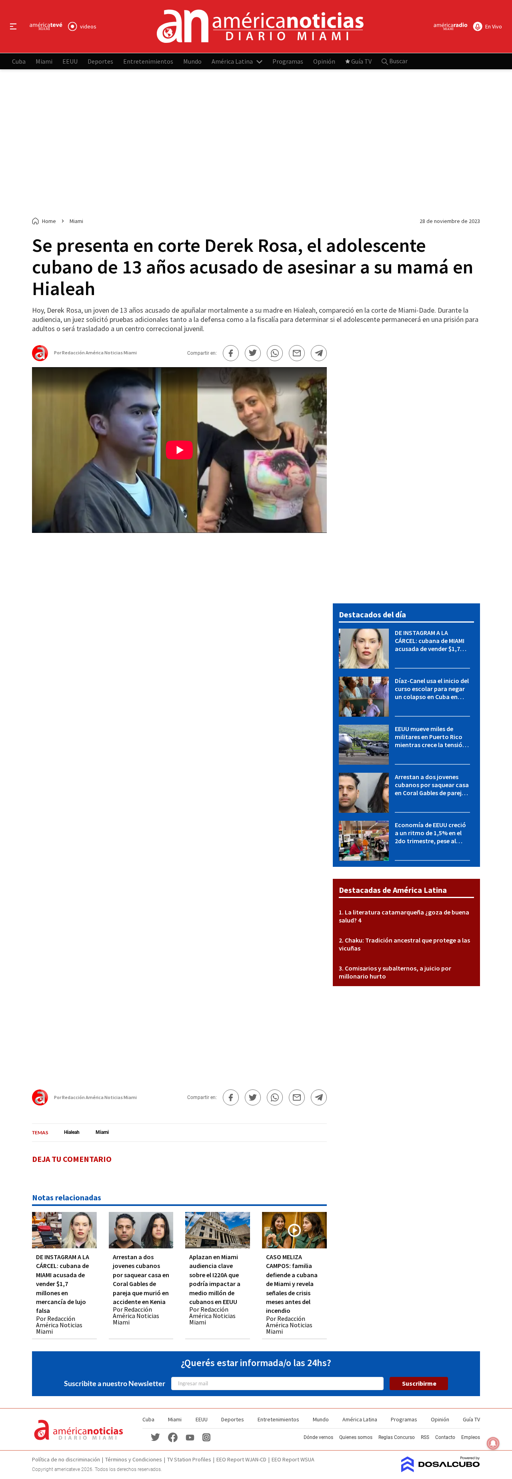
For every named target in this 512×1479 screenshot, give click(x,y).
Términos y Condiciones (133, 1459)
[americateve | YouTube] (190, 1437)
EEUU (70, 61)
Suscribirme (419, 1383)
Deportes (100, 61)
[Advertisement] (256, 143)
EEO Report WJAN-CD (241, 1459)
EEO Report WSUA (293, 1459)
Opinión (324, 61)
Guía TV (361, 61)
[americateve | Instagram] (206, 1437)
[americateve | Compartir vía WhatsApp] (275, 353)
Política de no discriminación (66, 1459)
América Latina (232, 61)
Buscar (398, 61)
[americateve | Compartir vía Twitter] (253, 353)
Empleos (470, 1437)
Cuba (19, 61)
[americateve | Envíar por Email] (297, 353)
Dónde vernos (318, 1437)
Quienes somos (355, 1437)
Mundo (192, 61)
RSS (425, 1437)
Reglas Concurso (396, 1437)
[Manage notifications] (493, 1443)
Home (49, 221)
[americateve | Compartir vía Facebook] (231, 353)
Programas (287, 61)
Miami (44, 61)
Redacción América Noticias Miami (99, 353)
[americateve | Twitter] (155, 1437)
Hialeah (72, 1132)
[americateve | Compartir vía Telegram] (319, 353)
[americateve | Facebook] (173, 1437)
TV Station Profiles (189, 1459)
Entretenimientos (148, 61)
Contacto (445, 1437)
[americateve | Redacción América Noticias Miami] (40, 358)
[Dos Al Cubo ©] (440, 1470)
